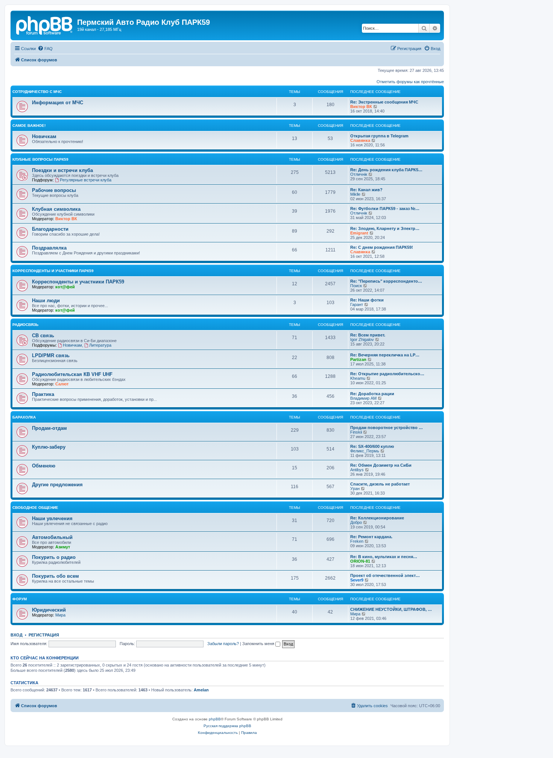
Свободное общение (35, 507)
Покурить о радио (54, 557)
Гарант (356, 304)
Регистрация (44, 635)
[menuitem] (45, 48)
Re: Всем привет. (367, 335)
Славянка (360, 140)
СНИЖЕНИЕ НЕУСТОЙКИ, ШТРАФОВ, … (391, 609)
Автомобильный (52, 537)
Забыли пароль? (223, 643)
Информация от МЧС (57, 102)
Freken (356, 541)
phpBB (215, 719)
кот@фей (65, 287)
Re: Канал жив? (366, 189)
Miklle (355, 194)
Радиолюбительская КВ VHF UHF (72, 374)
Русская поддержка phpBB (227, 726)
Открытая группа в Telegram (379, 136)
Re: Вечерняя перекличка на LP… (384, 355)
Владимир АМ (363, 398)
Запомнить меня (258, 643)
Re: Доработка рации (372, 393)
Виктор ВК (361, 106)
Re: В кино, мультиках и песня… (383, 556)
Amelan (201, 690)
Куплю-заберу (48, 447)
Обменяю (43, 466)
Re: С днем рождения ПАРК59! (381, 247)
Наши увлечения (52, 518)
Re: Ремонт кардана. (371, 536)
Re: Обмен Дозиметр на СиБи (381, 465)
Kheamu (357, 378)
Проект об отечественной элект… (385, 575)
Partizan (358, 359)
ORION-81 (360, 561)
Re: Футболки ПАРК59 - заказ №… (384, 208)
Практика (43, 394)
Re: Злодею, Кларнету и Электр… (384, 228)
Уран (355, 488)
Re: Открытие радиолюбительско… (387, 373)
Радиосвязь (25, 325)
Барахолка (24, 417)
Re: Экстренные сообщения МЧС (384, 102)
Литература (100, 345)
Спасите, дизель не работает (380, 484)
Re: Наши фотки (367, 300)
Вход (17, 635)
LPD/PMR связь (51, 355)
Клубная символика (56, 209)
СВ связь (43, 335)
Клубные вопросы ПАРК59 (40, 159)
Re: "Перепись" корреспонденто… (386, 281)
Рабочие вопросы (54, 190)
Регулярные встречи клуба (85, 180)
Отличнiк (358, 174)
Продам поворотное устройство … (386, 427)
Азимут (62, 547)
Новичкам (44, 136)
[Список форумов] (44, 24)
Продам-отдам (49, 428)
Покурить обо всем (55, 576)
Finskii (356, 432)
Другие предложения (57, 484)
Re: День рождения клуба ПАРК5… (386, 169)
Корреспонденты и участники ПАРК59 (53, 271)
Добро (356, 522)
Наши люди (46, 300)
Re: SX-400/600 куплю (372, 446)
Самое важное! (29, 125)
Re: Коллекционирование (377, 518)
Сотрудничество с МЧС (37, 92)
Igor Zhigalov (362, 339)
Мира (60, 615)
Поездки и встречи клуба (62, 170)
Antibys (357, 469)
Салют (61, 384)
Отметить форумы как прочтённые (410, 81)
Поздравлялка (49, 248)
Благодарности (50, 229)
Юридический (49, 610)
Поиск (356, 285)
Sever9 (356, 580)
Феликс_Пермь (364, 451)
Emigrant (359, 233)
